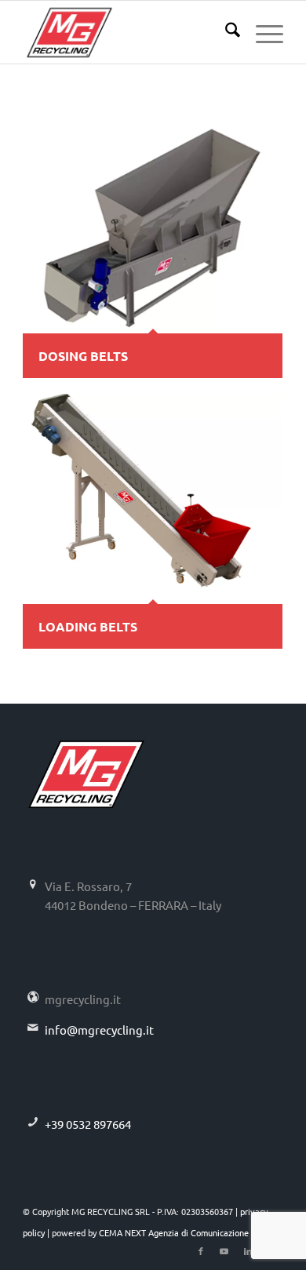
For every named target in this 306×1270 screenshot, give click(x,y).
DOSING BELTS (83, 356)
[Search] (224, 32)
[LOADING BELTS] (152, 499)
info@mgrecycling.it (99, 1029)
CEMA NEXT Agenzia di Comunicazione (174, 1232)
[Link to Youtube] (224, 1250)
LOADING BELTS (87, 626)
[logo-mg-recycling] (127, 32)
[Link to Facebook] (201, 1250)
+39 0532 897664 (88, 1123)
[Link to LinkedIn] (248, 1250)
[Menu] (261, 32)
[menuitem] (224, 32)
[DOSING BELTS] (152, 228)
